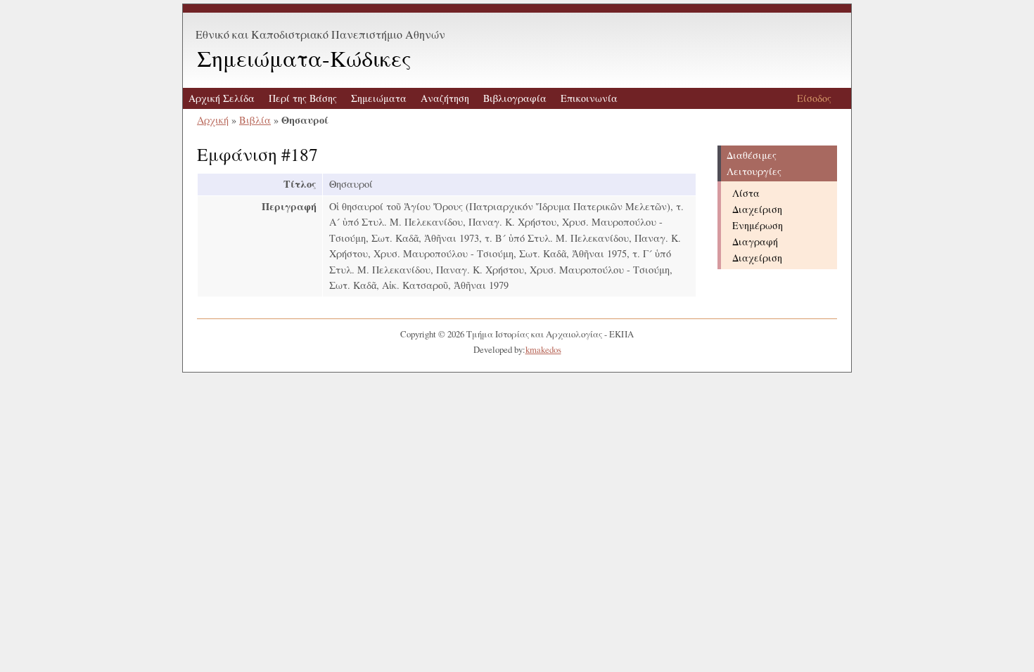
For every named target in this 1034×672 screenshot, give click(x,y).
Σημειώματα (379, 98)
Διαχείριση (757, 209)
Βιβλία (255, 120)
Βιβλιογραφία (515, 98)
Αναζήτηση (445, 98)
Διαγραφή (755, 241)
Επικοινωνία (589, 98)
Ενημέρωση (757, 225)
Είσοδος (814, 98)
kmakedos (543, 349)
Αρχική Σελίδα (222, 98)
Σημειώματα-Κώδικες (304, 58)
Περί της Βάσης (303, 98)
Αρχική (213, 120)
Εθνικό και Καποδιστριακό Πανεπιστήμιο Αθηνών (320, 34)
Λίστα (746, 193)
